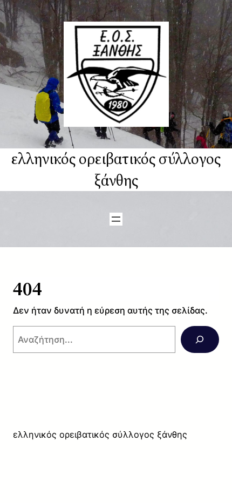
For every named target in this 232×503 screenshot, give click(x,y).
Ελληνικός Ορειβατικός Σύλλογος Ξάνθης (116, 169)
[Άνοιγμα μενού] (116, 219)
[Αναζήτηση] (200, 339)
